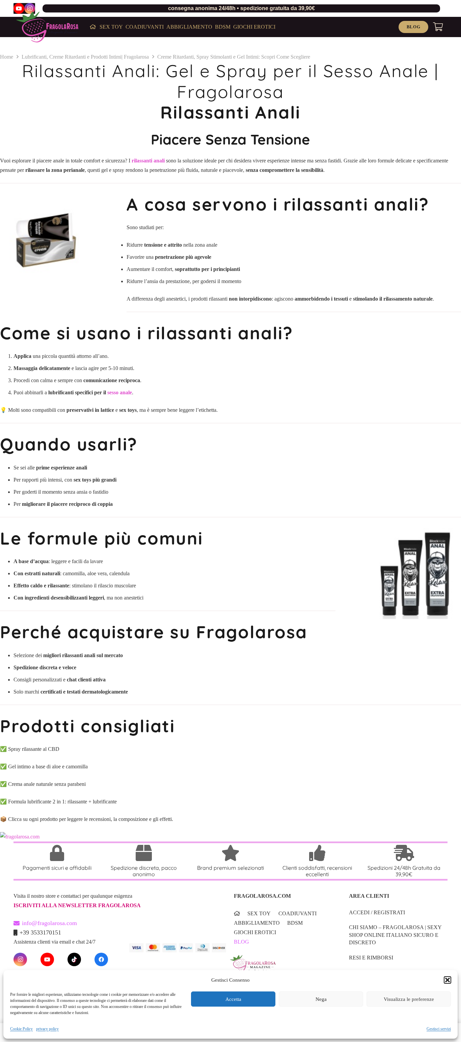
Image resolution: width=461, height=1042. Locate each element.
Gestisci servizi (439, 1028)
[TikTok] (74, 959)
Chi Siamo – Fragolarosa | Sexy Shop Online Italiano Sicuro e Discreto (395, 934)
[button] (447, 980)
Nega (321, 999)
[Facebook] (101, 959)
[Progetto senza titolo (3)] (281, 968)
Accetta (233, 999)
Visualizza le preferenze (409, 999)
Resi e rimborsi (371, 957)
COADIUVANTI (297, 913)
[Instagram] (29, 8)
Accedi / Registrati (377, 912)
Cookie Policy (21, 1028)
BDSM (295, 923)
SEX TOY (259, 913)
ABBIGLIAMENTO (257, 923)
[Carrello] (438, 27)
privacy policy (47, 1028)
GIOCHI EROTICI (255, 932)
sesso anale (119, 392)
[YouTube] (18, 8)
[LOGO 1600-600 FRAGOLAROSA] (47, 27)
